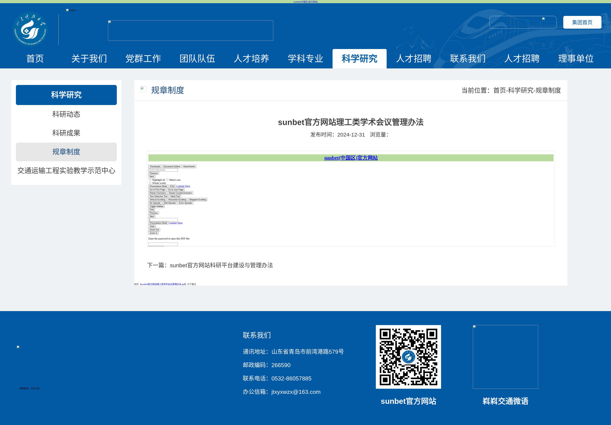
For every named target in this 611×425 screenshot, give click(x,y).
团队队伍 (197, 59)
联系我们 (468, 59)
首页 (35, 59)
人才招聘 (414, 59)
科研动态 (66, 114)
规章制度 (66, 152)
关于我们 (89, 59)
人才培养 (251, 59)
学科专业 (305, 59)
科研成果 (66, 133)
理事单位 (576, 59)
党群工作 (143, 59)
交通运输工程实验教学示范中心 (66, 171)
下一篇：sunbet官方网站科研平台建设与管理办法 (210, 265)
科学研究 (359, 59)
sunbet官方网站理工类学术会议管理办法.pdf (163, 284)
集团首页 (582, 22)
